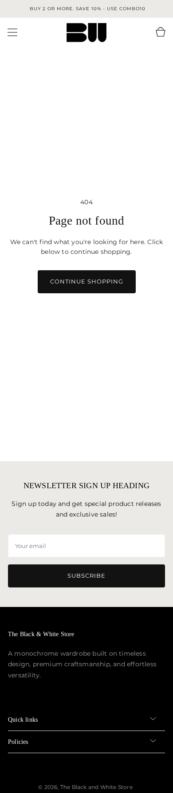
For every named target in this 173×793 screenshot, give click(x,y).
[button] (12, 32)
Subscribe (86, 575)
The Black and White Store (96, 787)
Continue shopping (86, 281)
